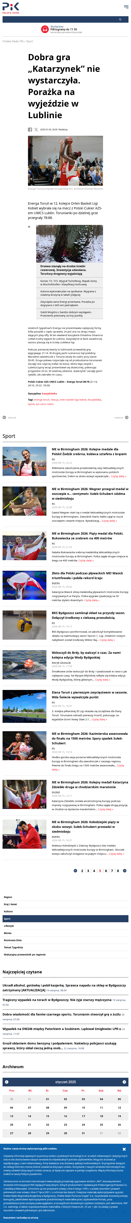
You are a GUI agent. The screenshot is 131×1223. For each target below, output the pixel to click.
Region (8, 897)
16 (65, 1116)
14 (29, 1116)
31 (29, 1099)
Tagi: (31, 399)
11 (101, 1107)
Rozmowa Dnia (12, 940)
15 (47, 1116)
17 (83, 1116)
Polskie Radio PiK (13, 41)
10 (83, 1107)
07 (29, 1107)
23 (65, 1124)
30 (11, 1099)
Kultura (8, 911)
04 (101, 1099)
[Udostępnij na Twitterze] (37, 130)
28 (29, 1133)
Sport (29, 41)
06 (11, 1107)
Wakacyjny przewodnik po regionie (25, 954)
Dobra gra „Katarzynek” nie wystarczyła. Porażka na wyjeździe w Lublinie (64, 86)
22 (47, 1124)
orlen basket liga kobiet (73, 399)
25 (101, 1124)
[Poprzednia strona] (75, 870)
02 (65, 1099)
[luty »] (124, 1082)
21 (29, 1124)
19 (119, 1116)
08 (47, 1107)
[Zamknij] (124, 1149)
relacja (54, 399)
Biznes (7, 933)
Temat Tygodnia (13, 947)
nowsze (118, 417)
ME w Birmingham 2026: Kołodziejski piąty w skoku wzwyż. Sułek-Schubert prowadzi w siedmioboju (85, 827)
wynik (31, 404)
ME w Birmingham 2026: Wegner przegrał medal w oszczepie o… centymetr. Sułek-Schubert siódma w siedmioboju (90, 493)
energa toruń (41, 399)
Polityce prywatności (31, 1174)
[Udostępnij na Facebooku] (31, 130)
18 (101, 1116)
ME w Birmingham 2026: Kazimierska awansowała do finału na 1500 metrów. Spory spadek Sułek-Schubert (90, 738)
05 (119, 1099)
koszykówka (49, 393)
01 (47, 1099)
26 (119, 1124)
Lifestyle (9, 925)
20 (11, 1124)
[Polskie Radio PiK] (11, 8)
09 (65, 1107)
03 (83, 1099)
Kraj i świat (10, 904)
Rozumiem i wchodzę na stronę (20, 1217)
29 (47, 1133)
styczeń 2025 (65, 1082)
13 (11, 1116)
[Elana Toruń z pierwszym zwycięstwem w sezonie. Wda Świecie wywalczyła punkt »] (24, 706)
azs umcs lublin (45, 404)
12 (119, 1107)
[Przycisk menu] (126, 7)
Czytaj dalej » (118, 476)
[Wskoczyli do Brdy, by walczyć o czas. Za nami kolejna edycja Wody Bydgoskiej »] (24, 666)
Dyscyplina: (34, 393)
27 (11, 1133)
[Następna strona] (124, 870)
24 (83, 1124)
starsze (12, 417)
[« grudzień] (6, 1082)
